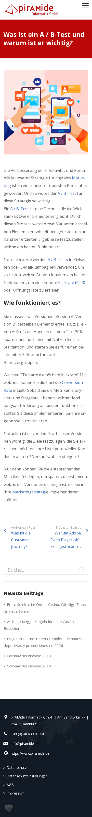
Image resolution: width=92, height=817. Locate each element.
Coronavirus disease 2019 (29, 655)
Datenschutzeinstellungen (27, 776)
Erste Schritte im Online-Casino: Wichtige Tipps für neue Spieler (45, 608)
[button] (9, 808)
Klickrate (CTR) (71, 282)
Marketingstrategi (29, 492)
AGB (10, 784)
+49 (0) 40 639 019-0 (27, 733)
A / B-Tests (58, 259)
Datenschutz (17, 767)
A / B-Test (66, 193)
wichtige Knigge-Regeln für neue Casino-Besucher (39, 625)
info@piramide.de (25, 743)
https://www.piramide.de (30, 753)
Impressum (16, 793)
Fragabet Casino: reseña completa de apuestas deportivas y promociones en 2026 (45, 642)
